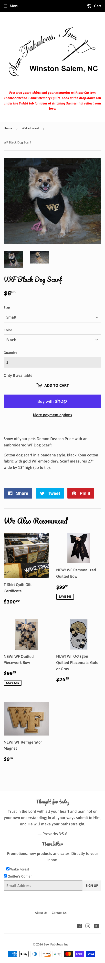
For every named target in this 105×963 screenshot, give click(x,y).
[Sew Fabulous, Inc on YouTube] (96, 926)
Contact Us (59, 913)
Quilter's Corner (19, 876)
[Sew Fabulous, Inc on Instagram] (87, 926)
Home (8, 128)
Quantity (10, 353)
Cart (97, 6)
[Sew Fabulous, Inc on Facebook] (79, 926)
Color (8, 330)
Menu (15, 6)
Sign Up (92, 885)
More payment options (52, 415)
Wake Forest (30, 128)
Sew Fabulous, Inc (56, 944)
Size (7, 308)
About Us (41, 913)
